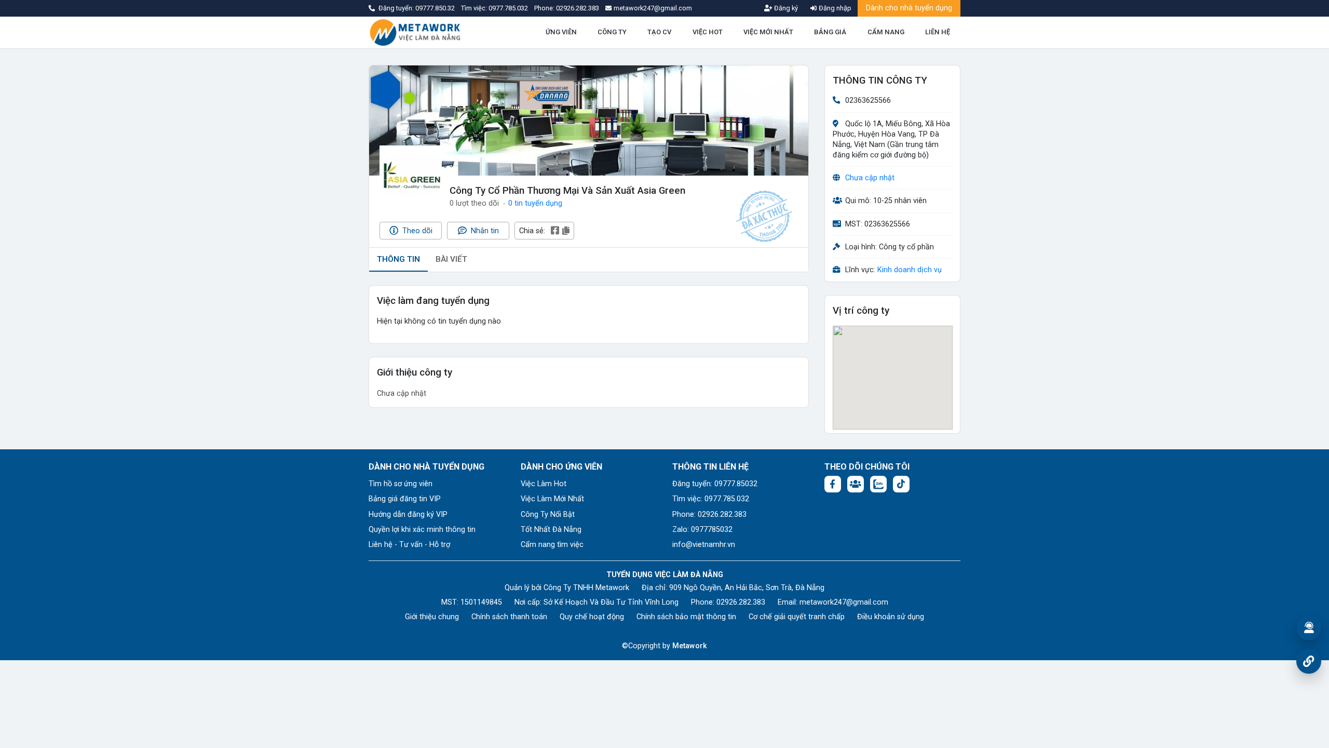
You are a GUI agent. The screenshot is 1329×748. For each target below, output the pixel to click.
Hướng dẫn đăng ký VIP (408, 514)
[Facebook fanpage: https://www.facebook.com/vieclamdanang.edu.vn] (832, 484)
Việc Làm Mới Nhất (552, 499)
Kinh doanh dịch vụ (909, 269)
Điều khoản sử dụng (890, 616)
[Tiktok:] (901, 484)
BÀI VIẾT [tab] (451, 259)
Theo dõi (416, 230)
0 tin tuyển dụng (535, 203)
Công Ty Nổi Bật (548, 514)
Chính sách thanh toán (509, 616)
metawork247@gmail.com (843, 602)
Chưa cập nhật (869, 177)
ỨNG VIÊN (561, 32)
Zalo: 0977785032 (702, 529)
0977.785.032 (509, 8)
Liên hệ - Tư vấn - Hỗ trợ (409, 544)
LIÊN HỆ (937, 32)
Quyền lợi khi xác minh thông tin (422, 529)
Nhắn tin (484, 230)
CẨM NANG (885, 32)
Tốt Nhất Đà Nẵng (551, 529)
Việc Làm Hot (543, 483)
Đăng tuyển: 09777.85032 (714, 483)
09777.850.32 (435, 8)
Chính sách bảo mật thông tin (686, 616)
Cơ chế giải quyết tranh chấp (797, 616)
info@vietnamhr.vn (703, 544)
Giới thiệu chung (432, 616)
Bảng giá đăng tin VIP (405, 499)
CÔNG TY (612, 32)
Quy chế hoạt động (592, 616)
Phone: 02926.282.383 (709, 514)
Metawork (689, 646)
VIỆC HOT (708, 32)
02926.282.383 (577, 8)
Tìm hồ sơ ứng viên (400, 483)
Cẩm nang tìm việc (552, 544)
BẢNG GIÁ (830, 32)
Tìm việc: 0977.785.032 (710, 499)
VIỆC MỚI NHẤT (768, 32)
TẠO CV (659, 32)
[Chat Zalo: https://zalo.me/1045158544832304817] (878, 484)
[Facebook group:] (855, 484)
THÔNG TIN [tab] (398, 259)
